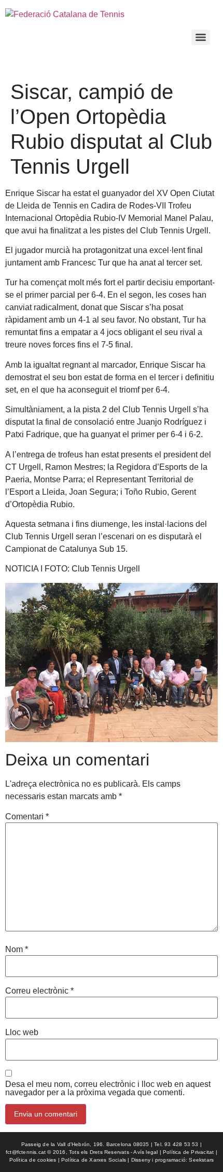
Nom (16, 949)
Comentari (27, 817)
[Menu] (200, 37)
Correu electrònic (39, 991)
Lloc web (21, 1032)
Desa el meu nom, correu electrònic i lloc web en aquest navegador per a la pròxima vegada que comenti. (108, 1088)
